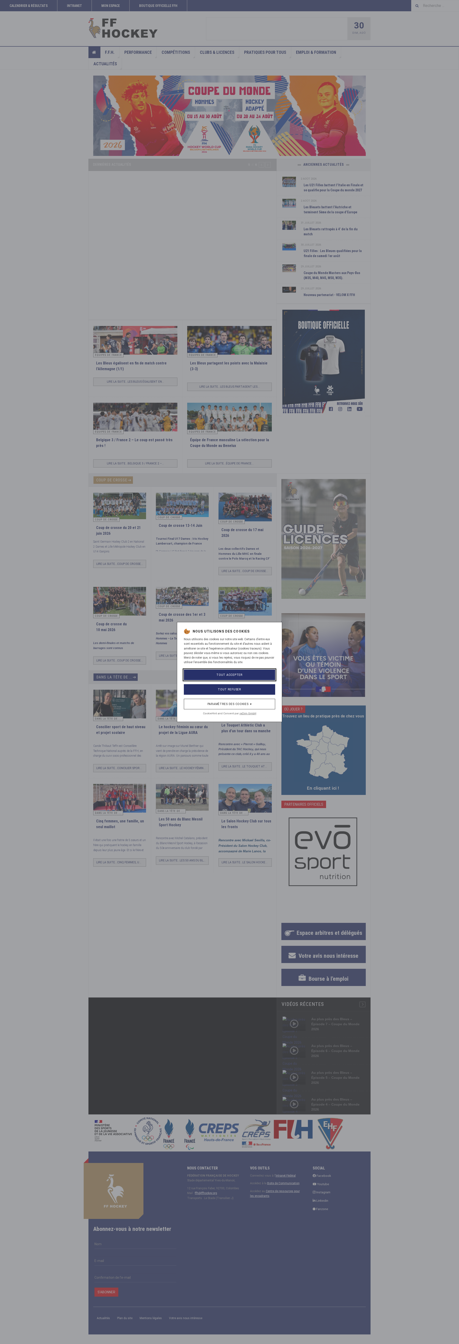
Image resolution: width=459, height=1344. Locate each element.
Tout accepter (229, 675)
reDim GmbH (248, 713)
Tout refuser (229, 689)
